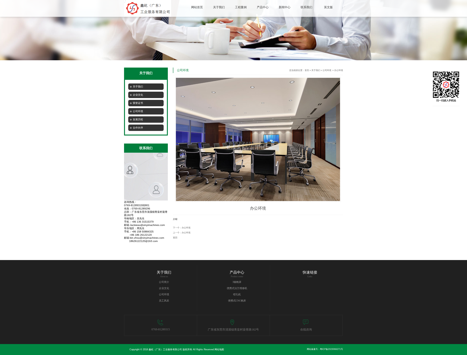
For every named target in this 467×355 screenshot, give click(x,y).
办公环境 (186, 227)
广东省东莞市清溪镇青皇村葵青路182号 (233, 329)
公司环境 (327, 70)
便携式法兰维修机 (237, 288)
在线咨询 (306, 329)
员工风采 (164, 300)
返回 (175, 237)
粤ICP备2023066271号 (331, 349)
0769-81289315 (160, 329)
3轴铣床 (236, 282)
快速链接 (310, 272)
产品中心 (237, 272)
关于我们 (315, 70)
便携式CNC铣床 (237, 300)
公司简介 (164, 282)
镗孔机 (237, 294)
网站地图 (219, 349)
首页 (307, 70)
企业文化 (164, 288)
